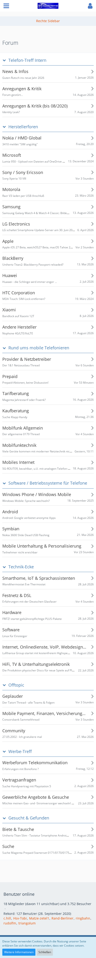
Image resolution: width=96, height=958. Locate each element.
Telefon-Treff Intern (27, 60)
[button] (6, 6)
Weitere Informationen (19, 952)
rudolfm (9, 923)
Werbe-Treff (20, 751)
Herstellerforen (23, 126)
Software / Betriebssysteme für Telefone (47, 483)
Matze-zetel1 (39, 918)
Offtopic (16, 685)
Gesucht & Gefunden (28, 818)
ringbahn (83, 918)
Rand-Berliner (62, 918)
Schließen (44, 952)
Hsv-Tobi (20, 918)
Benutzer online (18, 894)
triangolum (27, 923)
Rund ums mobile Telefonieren (38, 348)
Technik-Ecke (21, 566)
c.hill (7, 918)
